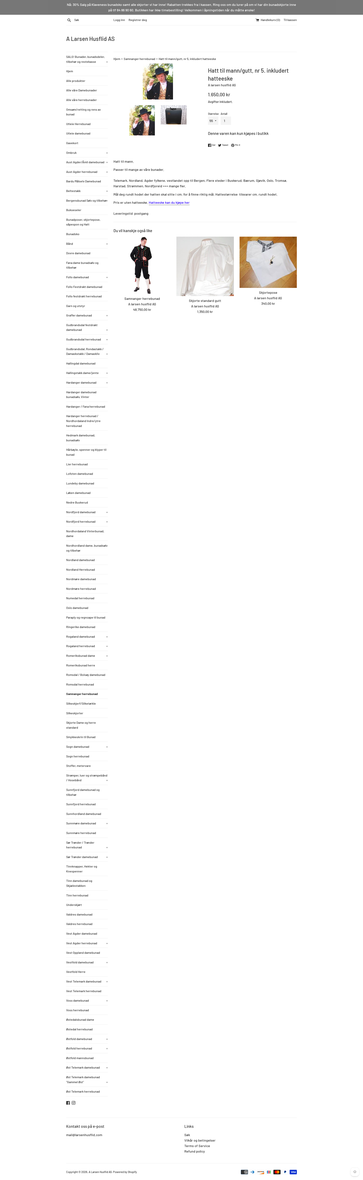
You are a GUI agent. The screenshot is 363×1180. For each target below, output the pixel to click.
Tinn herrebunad (77, 895)
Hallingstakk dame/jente (87, 373)
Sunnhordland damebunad (83, 813)
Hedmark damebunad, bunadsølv (80, 437)
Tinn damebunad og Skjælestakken (79, 883)
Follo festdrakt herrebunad (84, 296)
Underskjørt (74, 904)
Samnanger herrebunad (82, 694)
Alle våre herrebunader (81, 100)
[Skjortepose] (268, 262)
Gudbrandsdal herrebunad (87, 339)
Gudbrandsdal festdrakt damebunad (87, 327)
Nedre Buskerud (77, 502)
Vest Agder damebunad (81, 933)
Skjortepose (268, 292)
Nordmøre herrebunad (81, 588)
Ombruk (87, 152)
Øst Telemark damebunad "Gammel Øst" (87, 1079)
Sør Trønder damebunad (87, 857)
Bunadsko (72, 234)
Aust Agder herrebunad (87, 171)
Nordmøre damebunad (81, 579)
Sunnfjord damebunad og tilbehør (83, 792)
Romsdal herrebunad (80, 684)
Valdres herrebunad (79, 924)
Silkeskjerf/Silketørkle (81, 703)
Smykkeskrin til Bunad (80, 737)
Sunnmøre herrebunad (81, 833)
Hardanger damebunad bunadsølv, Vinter (81, 394)
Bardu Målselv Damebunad (83, 181)
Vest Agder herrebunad (87, 943)
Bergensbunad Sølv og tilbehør (87, 200)
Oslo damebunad (77, 607)
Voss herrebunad (77, 1010)
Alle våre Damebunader (81, 90)
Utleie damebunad (78, 133)
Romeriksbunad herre (80, 665)
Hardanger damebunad (87, 382)
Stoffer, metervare (78, 765)
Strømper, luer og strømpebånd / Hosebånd (87, 777)
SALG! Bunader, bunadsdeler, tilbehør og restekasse (87, 59)
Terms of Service (197, 1146)
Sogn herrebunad (77, 756)
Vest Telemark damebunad (87, 981)
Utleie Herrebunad (78, 124)
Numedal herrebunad (80, 598)
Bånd (87, 243)
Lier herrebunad (77, 464)
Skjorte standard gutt (205, 300)
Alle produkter (75, 80)
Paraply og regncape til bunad (85, 617)
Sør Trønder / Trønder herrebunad (87, 845)
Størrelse (213, 113)
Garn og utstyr (75, 306)
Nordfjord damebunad (87, 512)
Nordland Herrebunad (80, 569)
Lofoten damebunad (79, 473)
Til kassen (290, 20)
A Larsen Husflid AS (90, 38)
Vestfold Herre (75, 971)
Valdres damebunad (79, 914)
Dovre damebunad (78, 253)
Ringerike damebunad (80, 627)
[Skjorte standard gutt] (205, 266)
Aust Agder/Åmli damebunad (87, 162)
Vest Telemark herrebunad (83, 991)
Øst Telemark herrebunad (83, 1091)
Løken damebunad (78, 492)
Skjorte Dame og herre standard (81, 725)
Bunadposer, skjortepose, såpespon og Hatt (83, 222)
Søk (187, 1135)
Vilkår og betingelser (200, 1140)
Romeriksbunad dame (87, 655)
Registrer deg (138, 20)
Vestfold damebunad (87, 962)
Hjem (69, 71)
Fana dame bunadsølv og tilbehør (82, 265)
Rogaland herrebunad (87, 646)
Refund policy (194, 1151)
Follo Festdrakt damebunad (84, 286)
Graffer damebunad (87, 315)
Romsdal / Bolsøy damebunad (85, 674)
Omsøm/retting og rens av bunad (83, 112)
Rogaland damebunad (87, 636)
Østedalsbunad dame (80, 1019)
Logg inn (119, 20)
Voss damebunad (87, 1000)
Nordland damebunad (80, 560)
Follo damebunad (87, 277)
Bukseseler (73, 210)
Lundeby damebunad (80, 483)
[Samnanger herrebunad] (142, 265)
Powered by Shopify (125, 1172)
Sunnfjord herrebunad (81, 804)
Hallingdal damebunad (80, 363)
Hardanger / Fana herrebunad (85, 406)
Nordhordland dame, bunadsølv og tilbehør (87, 548)
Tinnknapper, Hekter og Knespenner (81, 868)
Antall (224, 113)
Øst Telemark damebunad (87, 1067)
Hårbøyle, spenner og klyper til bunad (86, 452)
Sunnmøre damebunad (87, 823)
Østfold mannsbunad (80, 1058)
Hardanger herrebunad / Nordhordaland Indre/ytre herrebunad (83, 420)
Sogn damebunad (87, 746)
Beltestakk (87, 191)
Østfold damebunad (87, 1039)
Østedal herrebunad (79, 1029)
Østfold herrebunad (87, 1048)
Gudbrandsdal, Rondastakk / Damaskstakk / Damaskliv (87, 351)
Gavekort (72, 143)
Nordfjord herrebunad (87, 521)
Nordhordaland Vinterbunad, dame (85, 533)
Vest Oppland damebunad (83, 952)
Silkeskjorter (74, 713)
